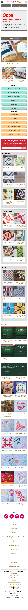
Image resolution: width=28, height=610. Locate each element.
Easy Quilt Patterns (14, 88)
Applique (14, 104)
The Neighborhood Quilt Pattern (20, 243)
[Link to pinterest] (17, 516)
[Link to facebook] (6, 516)
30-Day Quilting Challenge (21, 340)
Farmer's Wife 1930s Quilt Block (20, 316)
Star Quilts (14, 118)
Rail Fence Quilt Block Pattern (20, 168)
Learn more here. (14, 595)
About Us (14, 524)
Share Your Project (14, 566)
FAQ (14, 541)
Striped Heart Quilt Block (7, 433)
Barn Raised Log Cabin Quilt (8, 283)
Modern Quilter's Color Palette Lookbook (7, 378)
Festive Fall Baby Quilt (8, 259)
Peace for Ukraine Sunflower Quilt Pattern (8, 202)
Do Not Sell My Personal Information (14, 537)
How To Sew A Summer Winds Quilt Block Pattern (21, 396)
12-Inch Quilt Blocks (14, 126)
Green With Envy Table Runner (20, 260)
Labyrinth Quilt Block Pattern (20, 185)
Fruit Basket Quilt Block (20, 468)
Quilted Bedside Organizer (20, 81)
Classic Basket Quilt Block (7, 503)
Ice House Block (8, 315)
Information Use (19, 145)
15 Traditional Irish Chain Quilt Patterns (8, 185)
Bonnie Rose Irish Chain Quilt (20, 299)
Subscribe (14, 554)
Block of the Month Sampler (20, 378)
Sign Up (23, 147)
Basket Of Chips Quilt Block (21, 486)
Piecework (14, 108)
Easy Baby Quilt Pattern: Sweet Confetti (7, 396)
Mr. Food (14, 580)
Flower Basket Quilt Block (7, 468)
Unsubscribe (14, 562)
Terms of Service (14, 558)
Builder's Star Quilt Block (20, 202)
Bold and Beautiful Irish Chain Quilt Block (20, 226)
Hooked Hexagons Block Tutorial (8, 299)
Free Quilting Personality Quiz (7, 359)
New (2, 324)
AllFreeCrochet (14, 575)
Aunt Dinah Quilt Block (7, 450)
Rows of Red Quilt (8, 242)
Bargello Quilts (14, 114)
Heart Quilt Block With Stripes (21, 414)
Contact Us (14, 533)
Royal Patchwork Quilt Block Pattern (20, 283)
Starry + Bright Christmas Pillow (7, 486)
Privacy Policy (11, 145)
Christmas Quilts (14, 134)
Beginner (14, 100)
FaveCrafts (14, 573)
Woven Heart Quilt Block (20, 433)
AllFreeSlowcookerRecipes (14, 584)
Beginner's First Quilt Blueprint (7, 341)
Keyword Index (14, 545)
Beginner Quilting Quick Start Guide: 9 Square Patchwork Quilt (7, 415)
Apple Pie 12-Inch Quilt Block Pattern (8, 226)
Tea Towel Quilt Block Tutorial (14, 64)
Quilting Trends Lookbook (21, 358)
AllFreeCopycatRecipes (14, 582)
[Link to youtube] (22, 516)
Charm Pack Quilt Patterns (14, 130)
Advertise (14, 528)
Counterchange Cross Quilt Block (21, 504)
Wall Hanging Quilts (14, 96)
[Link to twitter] (11, 516)
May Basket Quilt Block (20, 450)
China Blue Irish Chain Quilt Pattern (8, 168)
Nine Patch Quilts (14, 122)
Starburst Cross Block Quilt (8, 81)
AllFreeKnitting (14, 578)
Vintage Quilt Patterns (14, 92)
